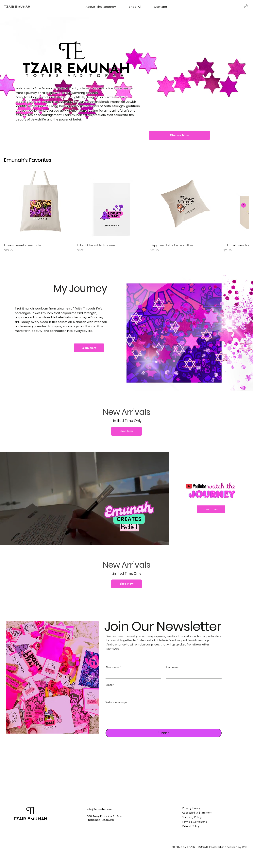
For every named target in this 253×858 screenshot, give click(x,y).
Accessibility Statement (197, 812)
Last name (172, 667)
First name (113, 667)
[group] (126, 212)
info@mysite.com (99, 809)
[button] (245, 6)
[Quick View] (38, 205)
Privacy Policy (191, 808)
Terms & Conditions (194, 821)
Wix (244, 847)
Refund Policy (191, 826)
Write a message (116, 702)
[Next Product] (243, 205)
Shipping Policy (192, 817)
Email (110, 684)
